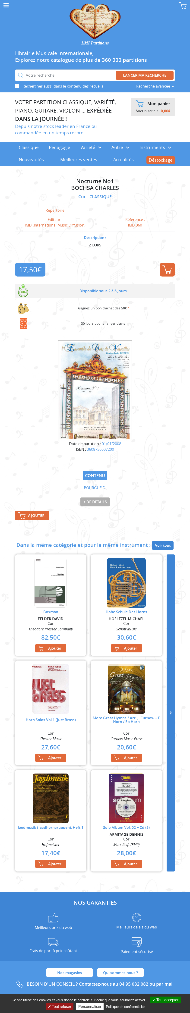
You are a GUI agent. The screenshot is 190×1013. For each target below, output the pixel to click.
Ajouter (167, 270)
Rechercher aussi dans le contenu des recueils (62, 86)
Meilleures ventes (78, 160)
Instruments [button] (152, 147)
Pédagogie (59, 147)
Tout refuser (61, 1007)
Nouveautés (31, 160)
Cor (82, 197)
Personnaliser (89, 1007)
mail (169, 984)
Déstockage (161, 160)
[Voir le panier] (183, 5)
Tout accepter (166, 1000)
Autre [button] (117, 147)
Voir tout (163, 545)
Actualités (123, 160)
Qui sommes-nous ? (120, 972)
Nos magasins (69, 972)
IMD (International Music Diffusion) (55, 225)
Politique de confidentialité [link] (125, 1007)
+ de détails (95, 501)
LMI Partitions (95, 43)
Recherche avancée (153, 86)
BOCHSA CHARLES (95, 188)
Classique (29, 147)
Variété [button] (88, 147)
